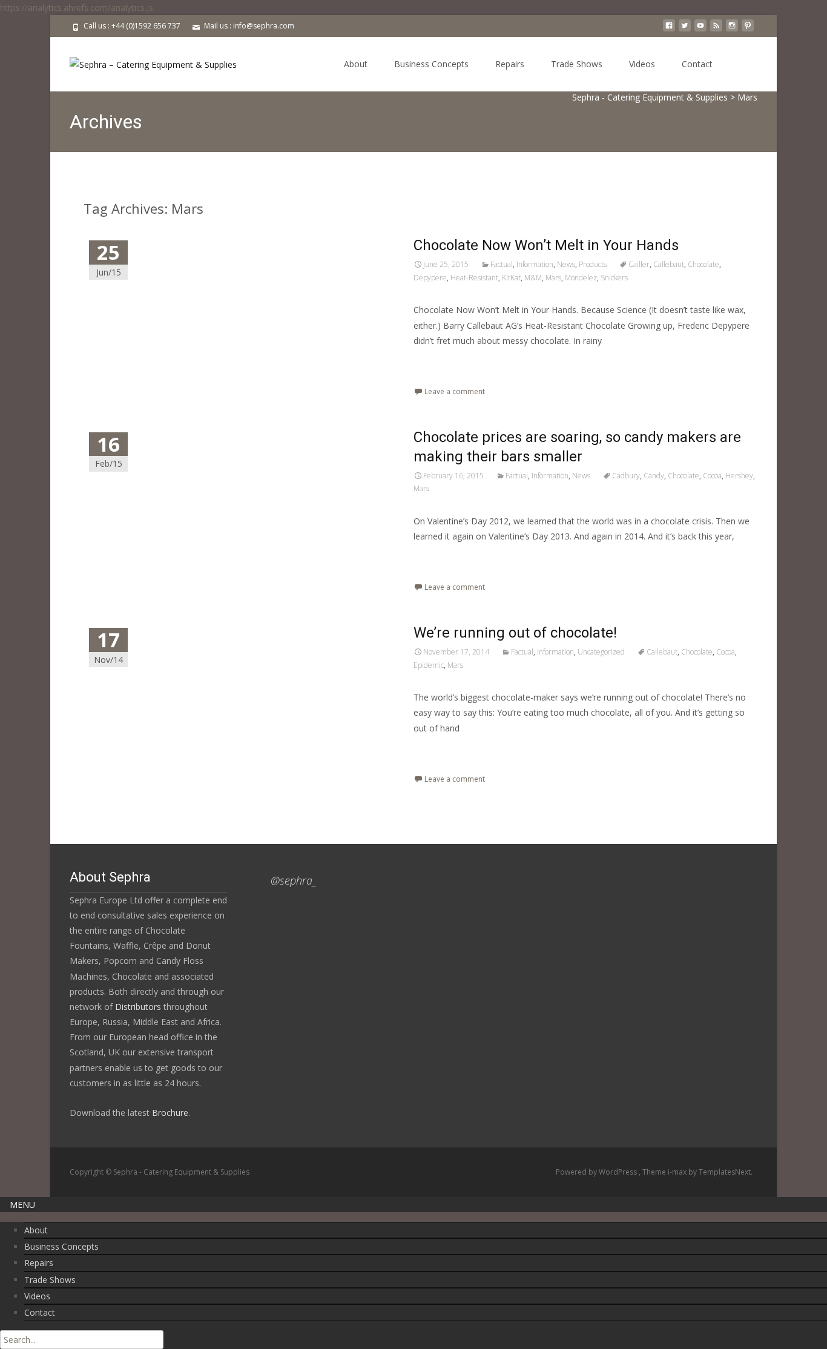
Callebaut (668, 264)
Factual (501, 264)
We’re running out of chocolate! (515, 632)
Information (534, 264)
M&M (533, 277)
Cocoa (712, 475)
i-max (678, 1172)
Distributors (138, 1006)
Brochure (169, 1112)
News (566, 264)
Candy (654, 475)
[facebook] (669, 30)
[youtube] (700, 30)
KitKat (511, 277)
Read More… (440, 363)
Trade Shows (576, 64)
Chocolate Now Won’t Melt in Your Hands (546, 245)
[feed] (716, 30)
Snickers (614, 277)
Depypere (430, 277)
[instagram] (732, 30)
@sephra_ (294, 880)
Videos (642, 64)
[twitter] (685, 30)
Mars (553, 277)
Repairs (509, 64)
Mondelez (581, 277)
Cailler (639, 264)
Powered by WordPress (597, 1172)
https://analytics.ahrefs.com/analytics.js (76, 7)
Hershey (739, 475)
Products (593, 264)
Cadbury (626, 475)
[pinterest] (748, 30)
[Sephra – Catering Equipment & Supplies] (143, 61)
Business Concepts (431, 64)
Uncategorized (601, 652)
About (355, 64)
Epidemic (429, 665)
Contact (697, 64)
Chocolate (703, 264)
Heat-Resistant (474, 277)
